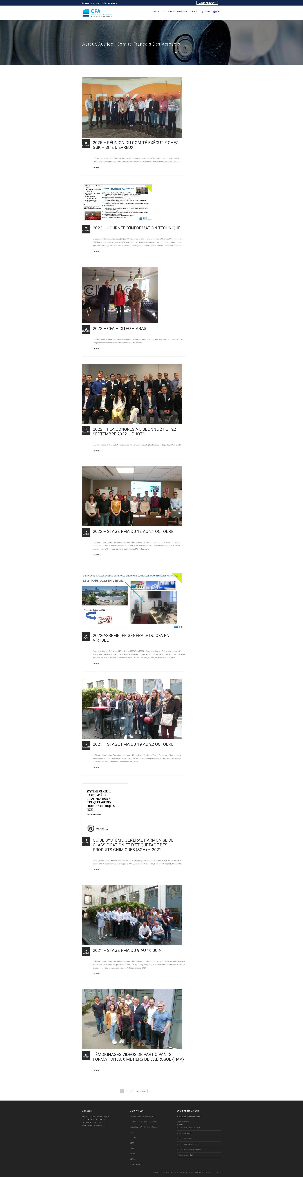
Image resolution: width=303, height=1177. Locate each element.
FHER (132, 1132)
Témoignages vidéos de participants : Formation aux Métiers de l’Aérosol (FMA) (138, 1057)
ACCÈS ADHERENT (207, 3)
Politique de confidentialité (192, 1173)
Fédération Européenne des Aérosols (143, 1122)
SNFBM (132, 1159)
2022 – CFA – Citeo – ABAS (119, 328)
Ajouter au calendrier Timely (190, 1128)
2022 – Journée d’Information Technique (136, 228)
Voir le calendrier (183, 1122)
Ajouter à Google (185, 1133)
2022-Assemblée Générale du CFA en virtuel (131, 638)
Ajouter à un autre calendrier (190, 1150)
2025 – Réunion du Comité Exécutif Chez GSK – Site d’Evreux (135, 145)
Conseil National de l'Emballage (141, 1116)
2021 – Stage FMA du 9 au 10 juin (127, 950)
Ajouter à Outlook (185, 1139)
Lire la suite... (97, 167)
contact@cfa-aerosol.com (97, 1125)
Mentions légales (213, 1173)
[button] (180, 1125)
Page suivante (141, 1091)
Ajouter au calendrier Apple (189, 1144)
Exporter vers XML (186, 1155)
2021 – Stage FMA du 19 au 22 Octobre (133, 744)
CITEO (132, 1143)
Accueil (174, 52)
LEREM (132, 1154)
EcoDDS (133, 1148)
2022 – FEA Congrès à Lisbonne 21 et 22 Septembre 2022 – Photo (134, 431)
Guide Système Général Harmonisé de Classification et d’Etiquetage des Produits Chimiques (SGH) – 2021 (133, 845)
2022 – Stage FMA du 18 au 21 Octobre (133, 531)
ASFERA (133, 1138)
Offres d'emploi (135, 1164)
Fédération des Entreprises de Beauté (144, 1127)
